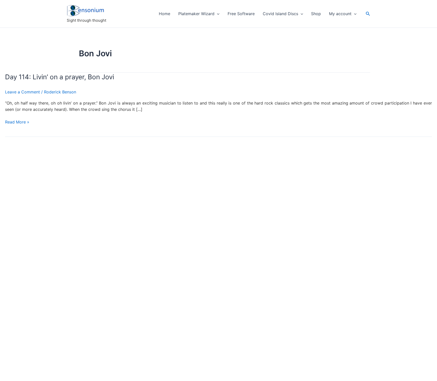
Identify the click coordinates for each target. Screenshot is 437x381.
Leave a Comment (22, 91)
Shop (316, 13)
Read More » (17, 122)
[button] (217, 14)
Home (164, 13)
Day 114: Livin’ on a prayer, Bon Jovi (59, 77)
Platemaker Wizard (196, 13)
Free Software (241, 13)
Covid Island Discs (280, 13)
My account (340, 13)
